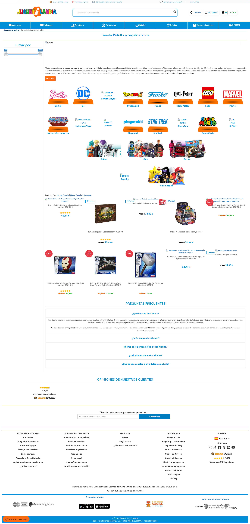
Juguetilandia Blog (173, 446)
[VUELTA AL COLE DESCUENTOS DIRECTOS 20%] (65, 265)
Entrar (125, 438)
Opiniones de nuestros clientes (28, 462)
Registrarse (125, 442)
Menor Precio (63, 195)
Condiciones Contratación (76, 466)
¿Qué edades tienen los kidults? (145, 355)
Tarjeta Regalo (173, 475)
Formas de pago (28, 446)
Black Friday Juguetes (173, 462)
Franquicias (76, 454)
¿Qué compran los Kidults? (146, 338)
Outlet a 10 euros (173, 450)
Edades (173, 25)
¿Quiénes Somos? (28, 466)
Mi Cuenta (212, 13)
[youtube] (233, 447)
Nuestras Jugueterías (76, 450)
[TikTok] (215, 447)
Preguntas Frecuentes (28, 442)
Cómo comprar (28, 454)
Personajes (110, 25)
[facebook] (220, 447)
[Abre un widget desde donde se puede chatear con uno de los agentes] (16, 519)
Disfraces (47, 25)
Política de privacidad (76, 446)
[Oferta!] (105, 213)
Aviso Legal (76, 458)
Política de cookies (77, 442)
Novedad (87, 195)
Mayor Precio (76, 195)
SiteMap (173, 479)
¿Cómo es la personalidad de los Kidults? (145, 347)
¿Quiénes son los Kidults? (145, 314)
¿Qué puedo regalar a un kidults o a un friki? (145, 364)
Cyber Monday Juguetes (173, 466)
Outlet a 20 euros (173, 454)
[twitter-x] (224, 447)
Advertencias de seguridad (76, 438)
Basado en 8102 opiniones (44, 392)
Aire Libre (79, 25)
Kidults (142, 25)
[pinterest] (229, 447)
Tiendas (197, 13)
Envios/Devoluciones (76, 462)
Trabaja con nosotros (28, 450)
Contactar (28, 438)
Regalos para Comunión (173, 442)
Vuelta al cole (173, 438)
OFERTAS (236, 25)
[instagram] (210, 447)
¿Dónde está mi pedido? (125, 446)
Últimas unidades (173, 471)
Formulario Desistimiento (28, 458)
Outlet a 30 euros (173, 458)
